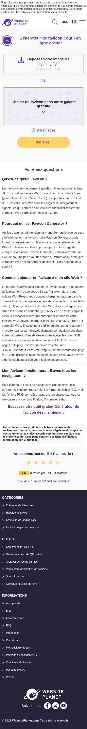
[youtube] (63, 705)
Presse (10, 677)
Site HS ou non (15, 576)
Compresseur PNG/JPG (20, 546)
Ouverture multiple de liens (21, 583)
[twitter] (55, 705)
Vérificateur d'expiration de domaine (27, 569)
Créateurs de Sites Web (20, 505)
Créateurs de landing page (21, 519)
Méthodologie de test (18, 647)
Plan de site (13, 640)
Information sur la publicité (51, 12)
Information (12, 632)
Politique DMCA (15, 669)
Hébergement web (16, 512)
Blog (8, 610)
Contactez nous (15, 618)
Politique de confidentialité (21, 654)
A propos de (13, 603)
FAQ (8, 625)
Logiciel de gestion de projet (22, 527)
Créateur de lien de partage (22, 561)
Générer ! (43, 142)
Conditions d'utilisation (19, 662)
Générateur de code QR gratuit (24, 554)
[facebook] (47, 705)
